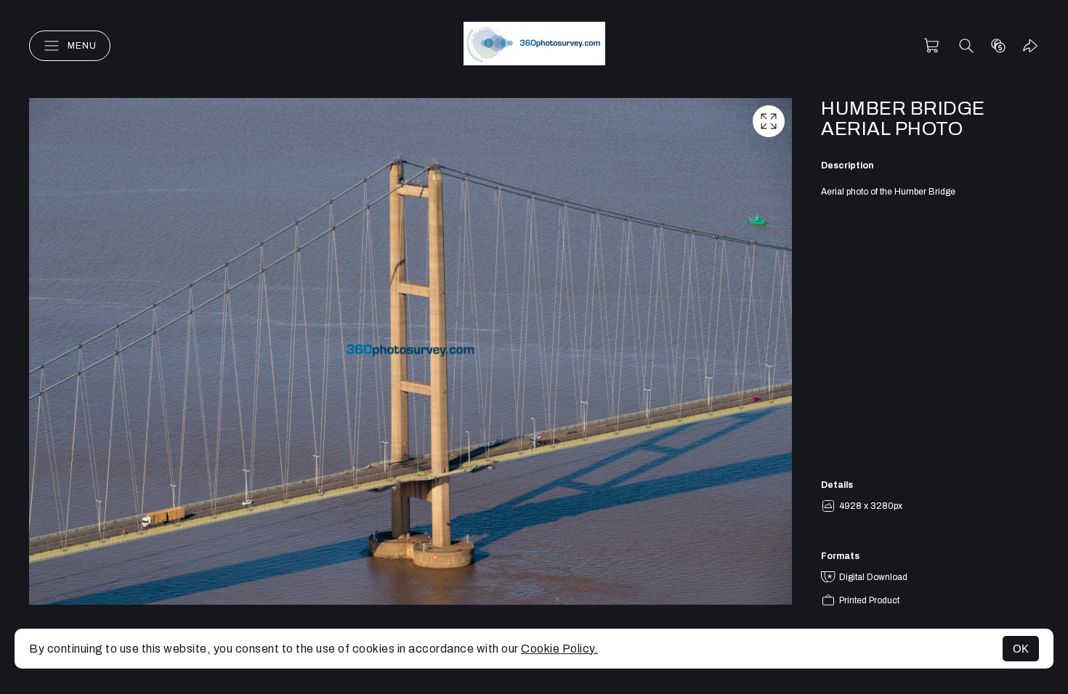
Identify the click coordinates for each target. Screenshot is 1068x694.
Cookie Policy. (559, 648)
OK (1021, 648)
